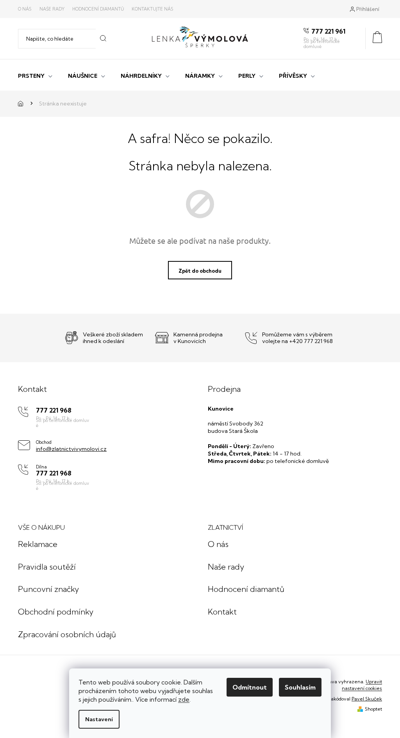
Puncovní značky (48, 589)
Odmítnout (249, 687)
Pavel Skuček (367, 699)
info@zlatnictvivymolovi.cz (71, 448)
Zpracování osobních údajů (67, 634)
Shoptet (373, 709)
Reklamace (37, 544)
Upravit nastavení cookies (362, 685)
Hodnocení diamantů (98, 9)
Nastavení (99, 719)
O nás (25, 9)
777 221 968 (53, 410)
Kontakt (222, 611)
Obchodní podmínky (55, 611)
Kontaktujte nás (152, 9)
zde (183, 699)
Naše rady (51, 9)
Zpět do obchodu (200, 271)
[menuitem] (35, 75)
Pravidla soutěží (47, 567)
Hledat (103, 38)
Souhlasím (300, 687)
